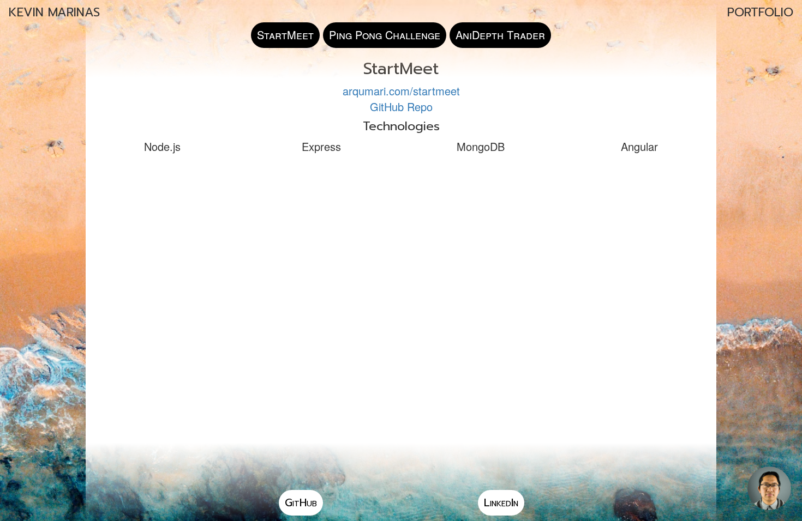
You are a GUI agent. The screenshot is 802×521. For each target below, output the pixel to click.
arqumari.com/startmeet (401, 91)
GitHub (301, 502)
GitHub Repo (401, 106)
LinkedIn (501, 502)
